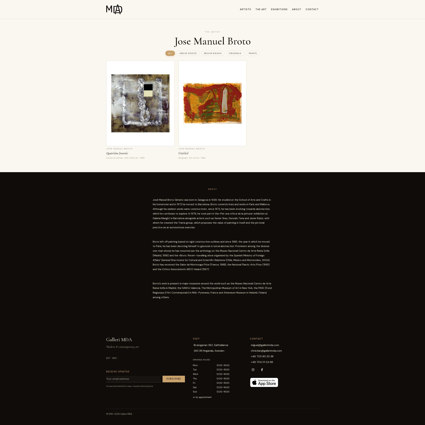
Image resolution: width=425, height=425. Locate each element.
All (170, 53)
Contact (312, 9)
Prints (253, 53)
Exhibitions (279, 9)
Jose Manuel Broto (119, 148)
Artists (245, 9)
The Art (261, 9)
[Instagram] (253, 370)
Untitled (183, 153)
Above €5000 (188, 53)
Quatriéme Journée (117, 153)
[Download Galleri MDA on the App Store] (264, 382)
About (296, 9)
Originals (235, 53)
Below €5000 (213, 53)
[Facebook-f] (262, 370)
